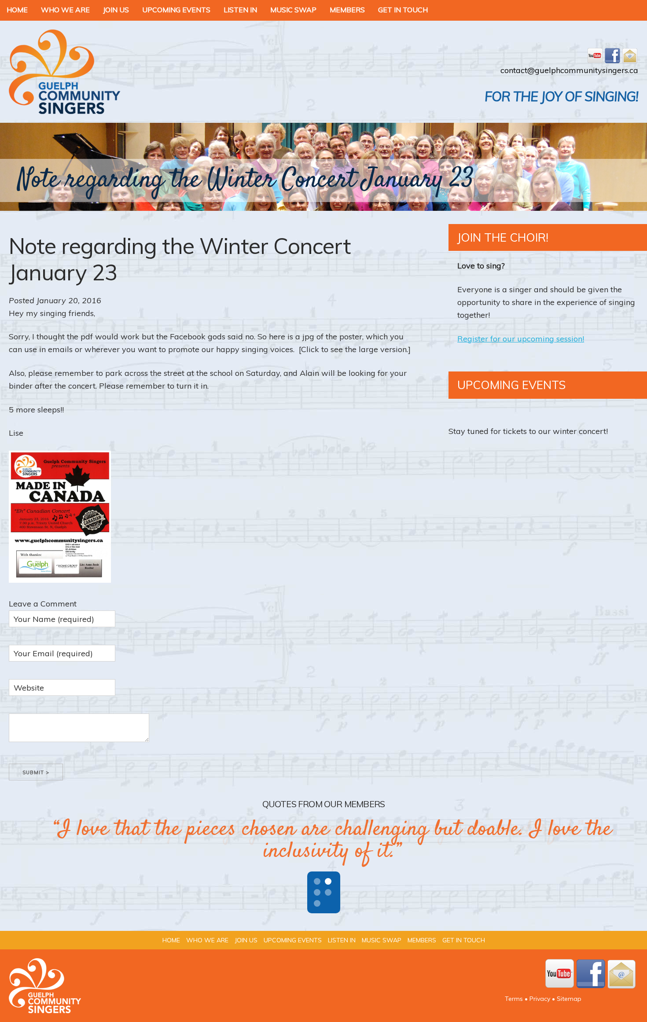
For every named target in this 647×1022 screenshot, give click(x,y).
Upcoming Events (176, 9)
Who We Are (65, 9)
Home (17, 9)
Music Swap (293, 9)
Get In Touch (403, 9)
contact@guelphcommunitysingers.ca (569, 70)
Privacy (539, 999)
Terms (514, 999)
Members (347, 9)
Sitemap (569, 999)
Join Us (116, 9)
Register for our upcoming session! (520, 339)
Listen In (240, 9)
